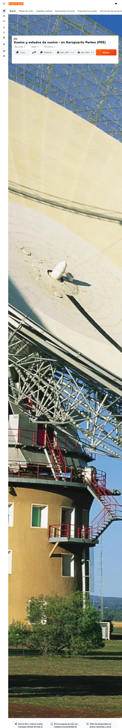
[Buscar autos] (4, 20)
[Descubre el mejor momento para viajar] (4, 37)
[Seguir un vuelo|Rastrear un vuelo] (4, 32)
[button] (4, 3)
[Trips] (4, 44)
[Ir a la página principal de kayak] (16, 3)
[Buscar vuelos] (4, 11)
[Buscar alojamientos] (4, 16)
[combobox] (50, 47)
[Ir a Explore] (4, 27)
